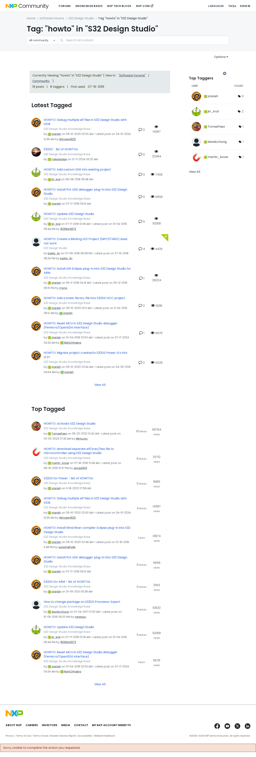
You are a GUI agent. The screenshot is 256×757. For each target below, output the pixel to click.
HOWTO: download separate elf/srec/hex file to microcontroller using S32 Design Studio (79, 451)
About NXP (14, 725)
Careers (32, 725)
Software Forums (52, 18)
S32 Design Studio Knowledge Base (67, 129)
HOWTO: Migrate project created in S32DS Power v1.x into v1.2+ (85, 355)
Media (65, 725)
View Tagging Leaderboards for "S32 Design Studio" (206, 73)
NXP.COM (143, 6)
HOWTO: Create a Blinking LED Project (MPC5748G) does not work (85, 241)
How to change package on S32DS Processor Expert (82, 602)
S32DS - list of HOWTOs (61, 149)
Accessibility (85, 736)
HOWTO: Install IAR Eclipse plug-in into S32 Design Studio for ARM (87, 271)
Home (31, 18)
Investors (50, 725)
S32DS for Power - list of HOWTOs (68, 478)
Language (216, 6)
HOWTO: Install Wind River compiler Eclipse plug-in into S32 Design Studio (87, 530)
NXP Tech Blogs (119, 6)
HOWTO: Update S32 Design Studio (69, 214)
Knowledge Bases (89, 6)
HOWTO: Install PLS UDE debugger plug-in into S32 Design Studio (85, 192)
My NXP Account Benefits (111, 725)
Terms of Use (23, 736)
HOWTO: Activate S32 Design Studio (70, 424)
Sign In (245, 6)
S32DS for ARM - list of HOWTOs (67, 582)
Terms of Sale (40, 736)
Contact (81, 725)
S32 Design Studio (81, 18)
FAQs (232, 6)
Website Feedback (104, 736)
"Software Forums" (132, 75)
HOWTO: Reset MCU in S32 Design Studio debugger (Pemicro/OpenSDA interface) (81, 325)
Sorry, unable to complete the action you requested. (41, 748)
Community (41, 81)
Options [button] (220, 57)
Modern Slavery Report (63, 736)
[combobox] (143, 40)
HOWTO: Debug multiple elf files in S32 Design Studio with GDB (85, 122)
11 (242, 96)
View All (100, 384)
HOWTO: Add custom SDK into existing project (77, 170)
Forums (65, 6)
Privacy (10, 736)
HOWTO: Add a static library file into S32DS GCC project (84, 298)
